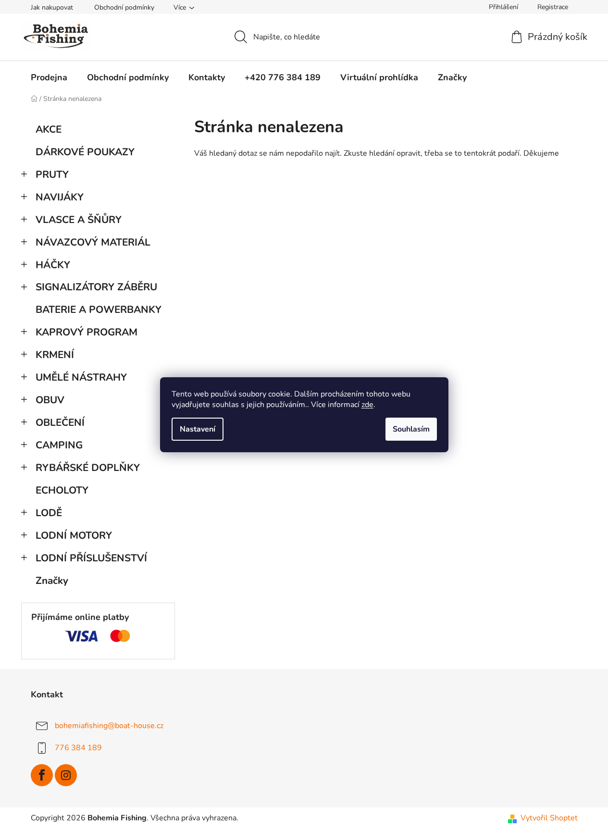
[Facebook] (42, 775)
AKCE (49, 129)
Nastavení (197, 429)
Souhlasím (411, 429)
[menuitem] (49, 77)
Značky (52, 580)
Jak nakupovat (52, 7)
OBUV (50, 400)
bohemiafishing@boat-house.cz (109, 725)
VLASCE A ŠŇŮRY (79, 219)
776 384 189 (78, 747)
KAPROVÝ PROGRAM (86, 332)
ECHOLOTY (62, 490)
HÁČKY (53, 265)
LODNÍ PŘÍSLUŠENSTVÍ (91, 558)
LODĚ (49, 513)
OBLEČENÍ (60, 422)
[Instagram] (66, 775)
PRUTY (52, 174)
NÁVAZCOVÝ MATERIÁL (93, 242)
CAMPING (59, 445)
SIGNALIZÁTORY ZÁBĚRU (96, 287)
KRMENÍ (55, 354)
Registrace (552, 7)
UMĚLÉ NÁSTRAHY (81, 377)
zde (367, 404)
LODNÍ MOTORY (74, 535)
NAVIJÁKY (60, 197)
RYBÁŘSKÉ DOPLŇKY (88, 467)
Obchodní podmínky (124, 7)
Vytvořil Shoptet (549, 818)
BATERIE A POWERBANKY (98, 309)
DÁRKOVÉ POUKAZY (85, 152)
